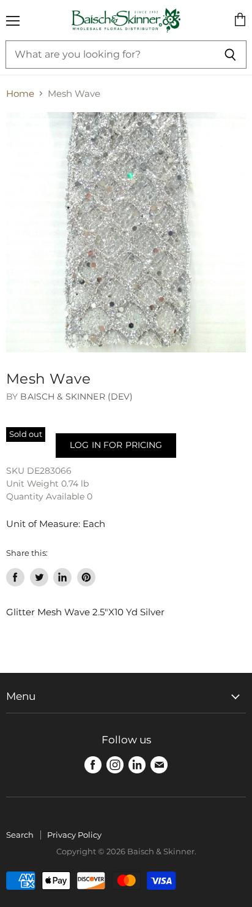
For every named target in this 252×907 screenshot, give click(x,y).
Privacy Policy (74, 835)
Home (20, 93)
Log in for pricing (116, 445)
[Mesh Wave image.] (126, 232)
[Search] (230, 54)
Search (20, 835)
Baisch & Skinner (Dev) (76, 396)
